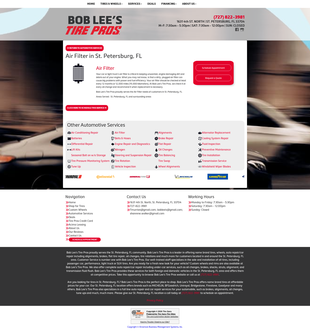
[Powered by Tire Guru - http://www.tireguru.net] (138, 313)
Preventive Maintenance (216, 149)
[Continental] (86, 176)
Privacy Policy (155, 300)
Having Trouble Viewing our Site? (155, 321)
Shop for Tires (77, 206)
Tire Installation (211, 155)
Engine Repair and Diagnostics (132, 143)
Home (72, 202)
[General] (120, 176)
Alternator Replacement (216, 132)
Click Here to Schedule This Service (86, 108)
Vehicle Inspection (125, 166)
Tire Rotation (122, 160)
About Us (74, 228)
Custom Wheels (78, 209)
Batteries (76, 138)
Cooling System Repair (215, 138)
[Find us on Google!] (242, 29)
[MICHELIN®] (164, 176)
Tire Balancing (166, 155)
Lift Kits (75, 149)
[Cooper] (232, 176)
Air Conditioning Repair (84, 132)
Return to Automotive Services (85, 48)
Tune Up (76, 166)
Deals (72, 217)
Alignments (165, 132)
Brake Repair (165, 138)
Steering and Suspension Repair (133, 155)
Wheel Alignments (169, 166)
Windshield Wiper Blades (216, 166)
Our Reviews (76, 231)
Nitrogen (120, 149)
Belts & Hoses (123, 138)
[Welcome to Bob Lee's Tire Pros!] (93, 24)
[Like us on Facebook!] (237, 29)
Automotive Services (81, 213)
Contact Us (75, 235)
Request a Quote (213, 78)
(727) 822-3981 (210, 274)
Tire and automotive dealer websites (162, 315)
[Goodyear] (198, 176)
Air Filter (120, 132)
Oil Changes (165, 149)
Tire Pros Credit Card (81, 220)
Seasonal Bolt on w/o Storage (88, 155)
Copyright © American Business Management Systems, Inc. (155, 327)
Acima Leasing (77, 224)
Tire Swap (164, 160)
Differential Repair (82, 143)
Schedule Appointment (213, 68)
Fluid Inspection (211, 143)
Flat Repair (164, 143)
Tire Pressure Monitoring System (90, 160)
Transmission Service (214, 160)
